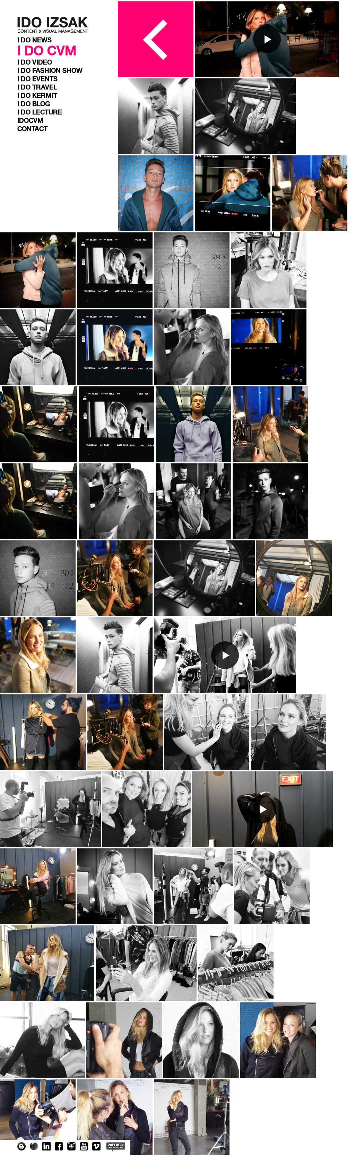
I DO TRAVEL (37, 87)
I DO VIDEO (34, 62)
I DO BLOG (33, 104)
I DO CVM (46, 51)
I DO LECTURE (39, 112)
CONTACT (32, 129)
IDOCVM (30, 120)
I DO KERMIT (37, 95)
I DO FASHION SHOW (50, 70)
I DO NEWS (34, 40)
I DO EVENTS (37, 79)
